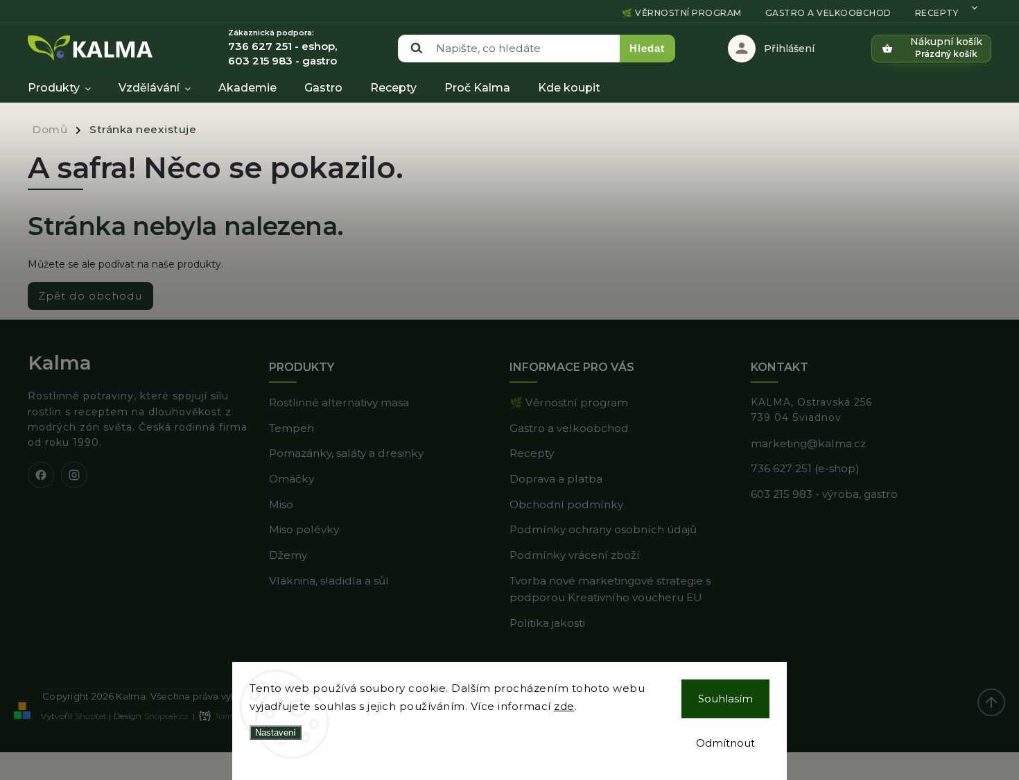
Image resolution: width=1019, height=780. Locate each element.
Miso (281, 504)
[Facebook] (41, 475)
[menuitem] (66, 88)
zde (564, 706)
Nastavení (275, 732)
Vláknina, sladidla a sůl (329, 580)
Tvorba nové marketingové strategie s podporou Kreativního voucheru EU (610, 589)
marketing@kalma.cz (808, 443)
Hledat (647, 48)
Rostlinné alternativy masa (339, 402)
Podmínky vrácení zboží (574, 555)
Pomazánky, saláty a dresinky (346, 453)
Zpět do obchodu (90, 295)
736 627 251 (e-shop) (805, 468)
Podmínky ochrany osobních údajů (603, 529)
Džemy (288, 555)
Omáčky (291, 478)
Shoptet (91, 716)
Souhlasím (725, 698)
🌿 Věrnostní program (682, 13)
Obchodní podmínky (566, 504)
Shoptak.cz (166, 716)
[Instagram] (74, 475)
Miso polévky (304, 529)
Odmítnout (725, 742)
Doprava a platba (555, 478)
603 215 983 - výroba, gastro (824, 494)
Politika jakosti (547, 623)
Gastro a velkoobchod (828, 13)
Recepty (937, 13)
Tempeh (291, 428)
